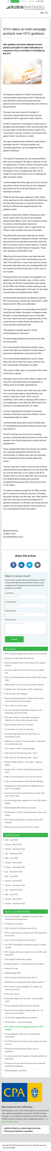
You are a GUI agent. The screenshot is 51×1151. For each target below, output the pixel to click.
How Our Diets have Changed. (16, 694)
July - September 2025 (13, 854)
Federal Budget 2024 (13, 973)
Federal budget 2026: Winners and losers (20, 808)
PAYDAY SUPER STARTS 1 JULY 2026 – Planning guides (23, 763)
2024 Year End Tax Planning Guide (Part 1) (21, 978)
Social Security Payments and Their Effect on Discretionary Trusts (22, 735)
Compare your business (14, 924)
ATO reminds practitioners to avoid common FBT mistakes (24, 821)
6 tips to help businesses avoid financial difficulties (24, 781)
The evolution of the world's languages (20, 749)
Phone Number (10, 611)
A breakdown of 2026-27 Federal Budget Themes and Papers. (25, 813)
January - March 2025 (13, 863)
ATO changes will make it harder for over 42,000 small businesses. (25, 953)
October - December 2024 (15, 867)
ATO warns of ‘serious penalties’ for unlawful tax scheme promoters (23, 988)
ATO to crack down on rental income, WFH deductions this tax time (26, 934)
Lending (31, 1)
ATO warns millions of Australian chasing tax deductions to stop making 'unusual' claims (22, 719)
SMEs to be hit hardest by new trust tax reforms (23, 777)
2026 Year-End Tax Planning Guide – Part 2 (21, 758)
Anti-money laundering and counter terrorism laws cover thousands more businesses (24, 699)
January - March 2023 (13, 899)
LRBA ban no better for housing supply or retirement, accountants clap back (25, 742)
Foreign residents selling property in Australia (22, 1006)
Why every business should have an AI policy (22, 827)
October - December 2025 (15, 849)
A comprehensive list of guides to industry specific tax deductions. (26, 1057)
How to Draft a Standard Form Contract (20, 940)
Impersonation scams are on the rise (19, 725)
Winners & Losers (11, 969)
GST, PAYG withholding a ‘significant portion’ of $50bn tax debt (25, 946)
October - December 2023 (15, 885)
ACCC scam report (12, 994)
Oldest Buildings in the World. (16, 1071)
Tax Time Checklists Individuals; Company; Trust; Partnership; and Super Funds (23, 711)
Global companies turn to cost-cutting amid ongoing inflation (25, 664)
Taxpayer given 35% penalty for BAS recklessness (24, 689)
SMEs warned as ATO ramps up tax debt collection (24, 685)
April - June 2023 (11, 895)
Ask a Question (10, 620)
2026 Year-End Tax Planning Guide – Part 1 (21, 753)
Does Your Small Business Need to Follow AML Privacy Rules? (26, 678)
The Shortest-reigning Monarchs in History (21, 1018)
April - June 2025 (11, 858)
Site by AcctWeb (9, 1148)
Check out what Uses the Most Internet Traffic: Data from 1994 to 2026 (25, 794)
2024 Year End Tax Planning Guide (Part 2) (21, 928)
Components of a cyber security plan (19, 729)
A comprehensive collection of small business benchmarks (22, 1035)
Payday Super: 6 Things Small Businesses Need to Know (24, 771)
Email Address (10, 602)
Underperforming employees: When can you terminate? (22, 1050)
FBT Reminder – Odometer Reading (18, 1022)
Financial (23, 1)
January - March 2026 (13, 845)
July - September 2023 (13, 890)
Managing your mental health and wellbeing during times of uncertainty (24, 787)
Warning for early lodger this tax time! (19, 658)
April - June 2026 (11, 840)
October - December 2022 (15, 904)
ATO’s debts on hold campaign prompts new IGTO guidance (24, 1028)
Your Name (9, 593)
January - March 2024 (13, 881)
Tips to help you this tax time (16, 706)
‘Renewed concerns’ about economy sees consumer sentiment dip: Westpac (25, 1064)
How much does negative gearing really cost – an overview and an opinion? (24, 1011)
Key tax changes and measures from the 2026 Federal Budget (26, 802)
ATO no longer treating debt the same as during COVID (26, 654)
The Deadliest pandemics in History (18, 959)
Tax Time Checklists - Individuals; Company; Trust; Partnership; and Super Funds (24, 918)
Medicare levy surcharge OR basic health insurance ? (25, 982)
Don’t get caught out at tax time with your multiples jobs (24, 671)
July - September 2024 (13, 872)
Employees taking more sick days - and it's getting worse (24, 1000)
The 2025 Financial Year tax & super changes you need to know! (26, 1042)
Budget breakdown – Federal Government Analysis (24, 964)
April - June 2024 (11, 876)
